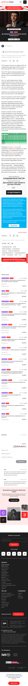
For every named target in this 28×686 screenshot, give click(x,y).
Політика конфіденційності (7, 594)
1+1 (20, 254)
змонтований (13, 152)
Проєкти (4, 562)
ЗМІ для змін (4, 569)
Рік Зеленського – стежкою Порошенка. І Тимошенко (13, 349)
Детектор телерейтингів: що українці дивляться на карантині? (13, 416)
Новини (15, 32)
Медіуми (3, 588)
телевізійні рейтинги (7, 246)
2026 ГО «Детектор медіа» (9, 631)
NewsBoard (4, 574)
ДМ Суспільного (5, 568)
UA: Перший (10, 254)
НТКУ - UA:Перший (7, 248)
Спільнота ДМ (14, 500)
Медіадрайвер (5, 572)
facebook (20, 593)
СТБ (15, 246)
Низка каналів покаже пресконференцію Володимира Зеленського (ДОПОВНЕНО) (13, 314)
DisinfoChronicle (5, 575)
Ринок (11, 32)
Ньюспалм (4, 586)
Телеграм (20, 596)
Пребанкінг (4, 571)
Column (8, 337)
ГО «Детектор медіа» (6, 583)
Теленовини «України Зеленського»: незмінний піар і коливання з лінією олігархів (13, 340)
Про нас (4, 591)
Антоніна (3, 582)
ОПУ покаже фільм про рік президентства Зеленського (11, 395)
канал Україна (16, 248)
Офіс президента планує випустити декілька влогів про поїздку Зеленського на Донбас (13, 281)
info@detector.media (7, 630)
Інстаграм (20, 598)
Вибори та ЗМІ (5, 579)
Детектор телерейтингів (14, 29)
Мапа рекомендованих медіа (8, 585)
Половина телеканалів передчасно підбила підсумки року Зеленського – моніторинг (13, 327)
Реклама (3, 599)
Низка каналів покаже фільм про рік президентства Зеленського (13, 383)
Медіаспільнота (5, 278)
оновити (24, 443)
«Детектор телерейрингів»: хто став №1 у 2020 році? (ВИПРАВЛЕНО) (13, 293)
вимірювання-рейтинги (20, 252)
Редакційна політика (6, 593)
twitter (19, 594)
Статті (7, 291)
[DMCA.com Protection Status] (9, 663)
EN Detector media (5, 580)
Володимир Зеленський (8, 252)
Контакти (3, 601)
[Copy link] (17, 60)
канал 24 (5, 250)
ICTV (16, 254)
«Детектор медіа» (22, 232)
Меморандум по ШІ (6, 596)
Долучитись (14, 225)
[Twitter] (13, 60)
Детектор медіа (5, 564)
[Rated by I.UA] (20, 663)
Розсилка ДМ (4, 605)
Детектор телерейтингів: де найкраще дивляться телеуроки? (12, 406)
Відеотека (3, 577)
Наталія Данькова (8, 45)
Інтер (4, 254)
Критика (3, 337)
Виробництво (4, 312)
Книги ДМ (3, 598)
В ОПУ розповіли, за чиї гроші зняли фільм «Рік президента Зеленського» (12, 362)
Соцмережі (21, 591)
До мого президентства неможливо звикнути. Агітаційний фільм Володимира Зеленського (12, 372)
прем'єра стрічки (13, 147)
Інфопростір (4, 324)
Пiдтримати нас (18, 614)
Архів (2, 607)
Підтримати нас (5, 602)
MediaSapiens (4, 566)
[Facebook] (10, 60)
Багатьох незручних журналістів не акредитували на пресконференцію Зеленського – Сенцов (13, 304)
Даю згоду (14, 683)
